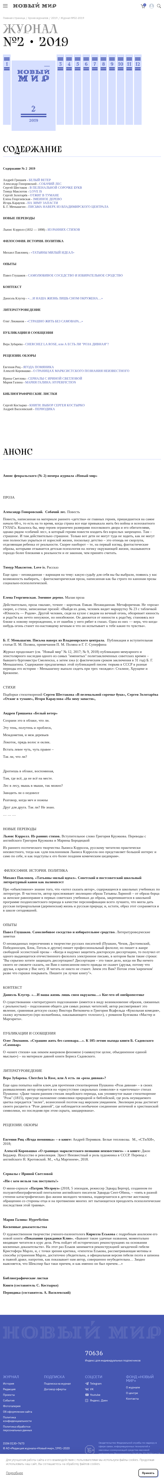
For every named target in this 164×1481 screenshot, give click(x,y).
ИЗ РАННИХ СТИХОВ (64, 229)
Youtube (95, 1395)
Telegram (96, 1383)
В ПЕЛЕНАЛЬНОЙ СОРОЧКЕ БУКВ (56, 187)
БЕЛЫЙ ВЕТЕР (40, 180)
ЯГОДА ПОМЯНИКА (38, 367)
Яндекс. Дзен (99, 1400)
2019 (54, 18)
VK (92, 1389)
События (8, 1400)
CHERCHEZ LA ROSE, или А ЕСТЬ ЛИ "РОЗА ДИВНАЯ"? (67, 344)
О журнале (133, 1387)
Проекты (9, 1395)
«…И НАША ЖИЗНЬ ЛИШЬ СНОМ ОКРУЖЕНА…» (65, 298)
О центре (132, 1393)
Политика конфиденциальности (17, 1419)
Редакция (9, 1389)
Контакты (132, 1398)
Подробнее (14, 1473)
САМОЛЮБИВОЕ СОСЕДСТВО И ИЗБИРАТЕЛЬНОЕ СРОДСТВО (75, 275)
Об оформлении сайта (17, 1411)
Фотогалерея (11, 1406)
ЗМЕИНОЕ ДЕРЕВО (47, 199)
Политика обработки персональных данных (17, 1428)
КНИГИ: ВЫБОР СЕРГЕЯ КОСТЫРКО (57, 405)
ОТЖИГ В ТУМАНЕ (44, 195)
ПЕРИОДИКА (45, 409)
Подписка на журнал (57, 1383)
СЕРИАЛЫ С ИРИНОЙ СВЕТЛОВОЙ (55, 378)
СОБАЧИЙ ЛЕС (50, 183)
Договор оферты (55, 1389)
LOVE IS (36, 191)
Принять (148, 1473)
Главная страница (14, 18)
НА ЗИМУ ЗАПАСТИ (42, 203)
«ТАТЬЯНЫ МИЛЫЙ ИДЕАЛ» (52, 252)
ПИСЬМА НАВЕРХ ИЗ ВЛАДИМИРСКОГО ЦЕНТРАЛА (68, 206)
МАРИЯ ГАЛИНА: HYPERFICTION (50, 382)
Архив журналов (38, 18)
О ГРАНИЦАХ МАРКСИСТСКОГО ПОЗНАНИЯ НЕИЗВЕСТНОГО (81, 371)
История (8, 1383)
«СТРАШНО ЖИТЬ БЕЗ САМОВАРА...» (55, 321)
